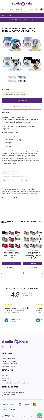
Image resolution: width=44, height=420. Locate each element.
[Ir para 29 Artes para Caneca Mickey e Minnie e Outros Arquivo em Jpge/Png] (11, 239)
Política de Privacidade (9, 363)
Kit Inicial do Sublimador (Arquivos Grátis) (15, 383)
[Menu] (2, 9)
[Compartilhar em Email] (17, 180)
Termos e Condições (9, 361)
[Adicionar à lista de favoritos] (18, 236)
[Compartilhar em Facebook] (3, 180)
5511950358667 (9, 395)
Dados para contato (8, 358)
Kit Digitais (5, 375)
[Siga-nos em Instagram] (10, 347)
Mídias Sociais (6, 380)
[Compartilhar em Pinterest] (22, 180)
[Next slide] (40, 79)
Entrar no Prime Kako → (11, 198)
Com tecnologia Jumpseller (29, 417)
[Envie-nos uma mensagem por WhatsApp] (39, 415)
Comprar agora (22, 100)
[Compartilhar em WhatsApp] (13, 180)
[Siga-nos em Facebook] (13, 347)
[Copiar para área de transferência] (26, 180)
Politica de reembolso (9, 366)
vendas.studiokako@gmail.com (14, 392)
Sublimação (6, 378)
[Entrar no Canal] (31, 20)
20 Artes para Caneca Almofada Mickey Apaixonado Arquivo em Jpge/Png (33, 254)
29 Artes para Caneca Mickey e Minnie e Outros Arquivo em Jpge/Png (11, 253)
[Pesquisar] (31, 9)
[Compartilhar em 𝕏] (8, 180)
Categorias (6, 15)
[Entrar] (36, 9)
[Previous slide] (3, 79)
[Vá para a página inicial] (22, 3)
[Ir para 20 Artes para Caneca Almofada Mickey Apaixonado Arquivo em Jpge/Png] (32, 239)
